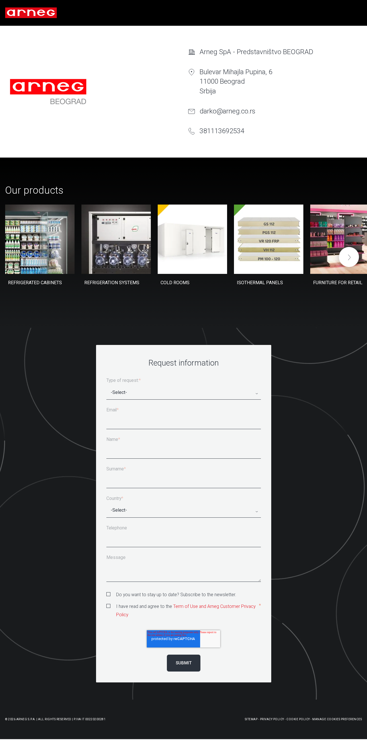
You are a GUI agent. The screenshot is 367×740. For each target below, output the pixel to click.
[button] (349, 257)
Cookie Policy (298, 719)
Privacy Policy (272, 719)
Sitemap (251, 719)
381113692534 (222, 131)
